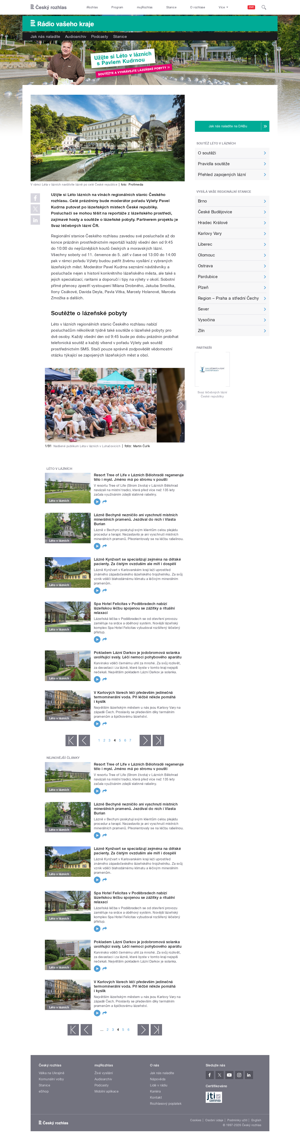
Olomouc (206, 255)
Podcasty (99, 36)
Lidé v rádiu (159, 1085)
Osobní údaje (214, 1120)
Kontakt (156, 1097)
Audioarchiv (75, 36)
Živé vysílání (103, 1073)
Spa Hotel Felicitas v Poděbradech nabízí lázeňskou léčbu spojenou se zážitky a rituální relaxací (134, 608)
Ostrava (205, 265)
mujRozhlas (145, 7)
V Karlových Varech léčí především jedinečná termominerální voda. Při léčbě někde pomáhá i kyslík (135, 697)
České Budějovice (215, 211)
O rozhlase (197, 7)
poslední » (158, 740)
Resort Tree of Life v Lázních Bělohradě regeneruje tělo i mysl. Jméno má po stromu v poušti (139, 477)
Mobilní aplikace (106, 1091)
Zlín (201, 330)
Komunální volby (51, 1079)
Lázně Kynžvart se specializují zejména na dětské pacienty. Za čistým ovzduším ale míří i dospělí (137, 561)
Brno (202, 201)
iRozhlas (92, 7)
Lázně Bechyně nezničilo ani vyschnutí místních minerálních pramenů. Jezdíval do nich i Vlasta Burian (136, 519)
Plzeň (203, 287)
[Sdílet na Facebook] (35, 198)
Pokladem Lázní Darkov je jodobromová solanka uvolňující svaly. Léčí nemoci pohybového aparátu (137, 654)
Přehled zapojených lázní (222, 174)
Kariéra (155, 1091)
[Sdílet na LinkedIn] (35, 220)
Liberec (205, 244)
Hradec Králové (213, 222)
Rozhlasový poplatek (165, 1104)
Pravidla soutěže (214, 163)
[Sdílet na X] (35, 209)
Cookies (195, 1120)
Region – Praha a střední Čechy (228, 298)
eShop (44, 1091)
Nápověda (158, 1079)
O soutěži (207, 153)
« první (71, 740)
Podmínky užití (237, 1120)
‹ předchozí (84, 740)
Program (117, 7)
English (256, 1120)
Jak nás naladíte (45, 36)
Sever (203, 309)
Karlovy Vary (210, 233)
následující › (145, 740)
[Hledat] (263, 7)
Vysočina (206, 319)
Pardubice (208, 276)
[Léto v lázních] (150, 63)
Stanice (171, 7)
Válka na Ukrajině (51, 1073)
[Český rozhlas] (49, 7)
